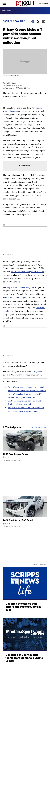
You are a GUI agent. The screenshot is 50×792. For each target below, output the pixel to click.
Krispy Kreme (15, 76)
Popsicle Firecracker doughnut (20, 287)
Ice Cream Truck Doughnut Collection (27, 271)
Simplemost (38, 371)
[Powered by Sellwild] (43, 564)
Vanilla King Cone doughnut (15, 297)
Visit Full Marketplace (39, 427)
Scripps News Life (14, 21)
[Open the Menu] (4, 4)
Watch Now (43, 3)
